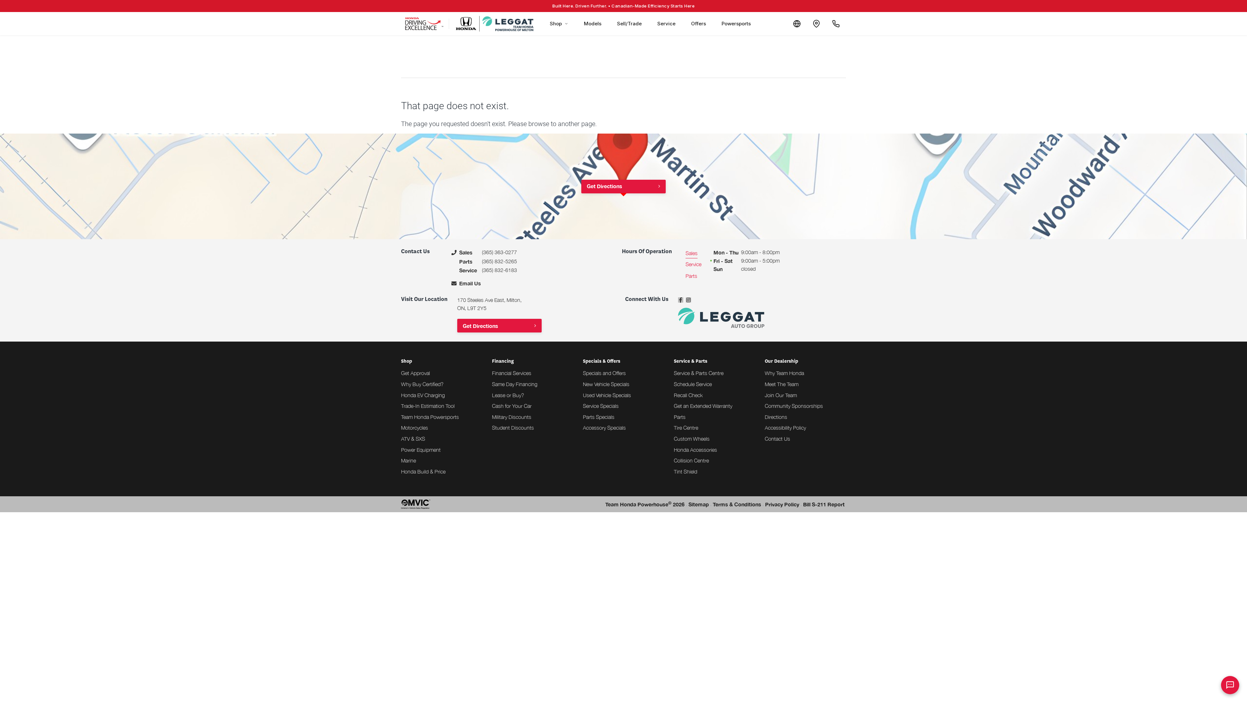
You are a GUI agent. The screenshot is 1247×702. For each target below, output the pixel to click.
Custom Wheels (692, 439)
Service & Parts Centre (699, 373)
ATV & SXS (413, 439)
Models (592, 23)
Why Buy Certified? (422, 384)
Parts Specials (598, 417)
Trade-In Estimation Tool (428, 406)
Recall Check (688, 395)
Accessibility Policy (785, 427)
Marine (408, 460)
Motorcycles (414, 427)
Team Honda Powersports (430, 417)
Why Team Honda (784, 373)
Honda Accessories (695, 450)
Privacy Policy (782, 504)
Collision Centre (691, 460)
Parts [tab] (691, 276)
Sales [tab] (692, 253)
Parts (680, 417)
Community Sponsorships (794, 406)
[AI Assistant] (1230, 685)
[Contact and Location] (816, 24)
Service (666, 23)
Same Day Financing (514, 384)
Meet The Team (782, 384)
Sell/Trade (629, 23)
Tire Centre (686, 427)
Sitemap (698, 504)
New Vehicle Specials (606, 384)
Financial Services (511, 373)
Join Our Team (781, 395)
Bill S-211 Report (824, 504)
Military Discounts (511, 417)
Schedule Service (693, 384)
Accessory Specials (604, 427)
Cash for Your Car (512, 406)
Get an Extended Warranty (703, 406)
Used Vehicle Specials (607, 395)
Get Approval (415, 373)
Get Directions (604, 186)
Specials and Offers (604, 373)
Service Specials (601, 406)
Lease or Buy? (508, 395)
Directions (776, 417)
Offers (698, 23)
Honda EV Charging (423, 395)
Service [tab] (693, 264)
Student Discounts (513, 427)
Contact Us (777, 439)
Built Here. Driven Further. (623, 5)
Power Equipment (421, 450)
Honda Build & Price (423, 471)
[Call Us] (836, 24)
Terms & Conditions (737, 504)
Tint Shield (685, 471)
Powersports (736, 23)
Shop (556, 23)
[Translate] (797, 24)
